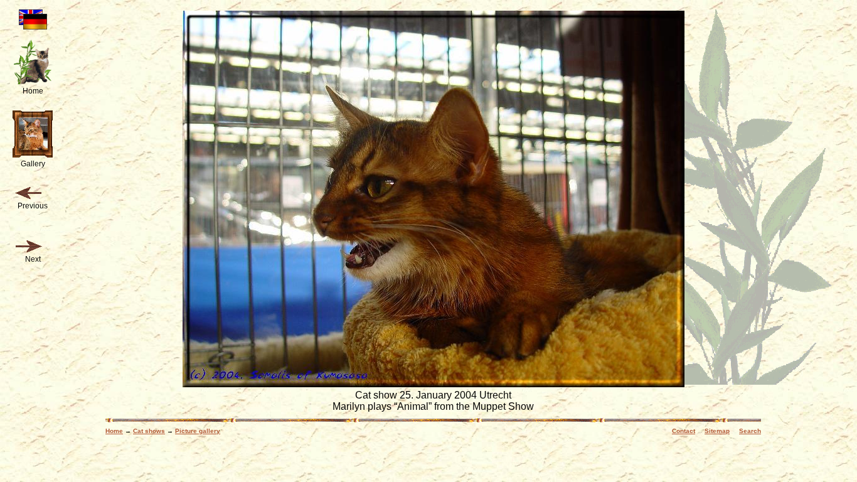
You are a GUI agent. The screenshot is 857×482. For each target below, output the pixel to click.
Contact (683, 430)
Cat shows (149, 430)
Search (750, 430)
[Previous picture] (28, 193)
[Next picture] (28, 246)
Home (114, 430)
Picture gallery (197, 430)
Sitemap (717, 430)
